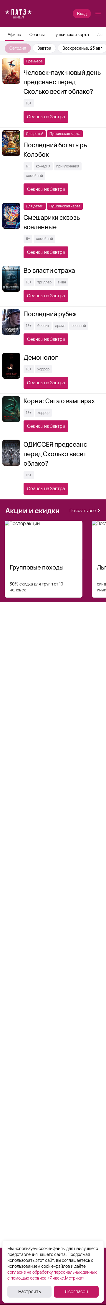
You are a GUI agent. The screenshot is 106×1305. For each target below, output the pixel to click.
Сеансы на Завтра (46, 117)
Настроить (29, 1291)
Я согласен (76, 1291)
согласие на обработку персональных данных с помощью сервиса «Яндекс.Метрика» (52, 1275)
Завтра (44, 48)
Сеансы (36, 34)
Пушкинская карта (71, 34)
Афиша (14, 34)
